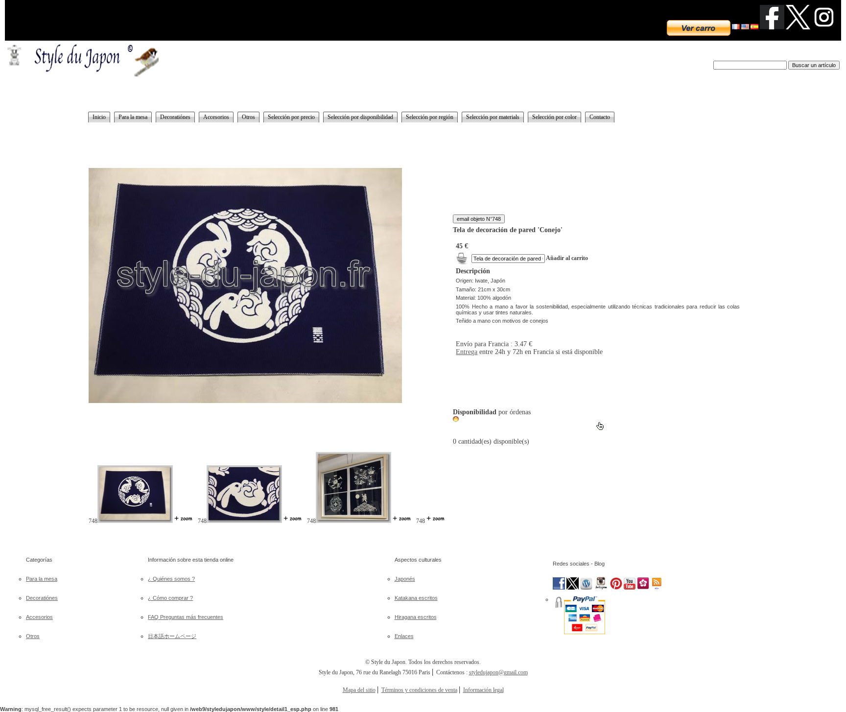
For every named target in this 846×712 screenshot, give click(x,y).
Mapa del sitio (359, 690)
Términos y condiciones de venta (419, 690)
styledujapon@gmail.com (498, 672)
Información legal (483, 690)
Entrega (466, 352)
